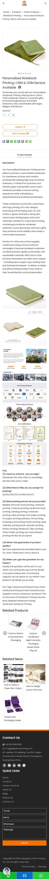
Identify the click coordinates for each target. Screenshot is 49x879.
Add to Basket (19, 133)
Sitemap (42, 866)
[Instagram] (9, 765)
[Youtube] (14, 765)
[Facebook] (4, 765)
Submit (24, 843)
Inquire (18, 127)
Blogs (5, 793)
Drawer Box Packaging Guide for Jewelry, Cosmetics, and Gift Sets (12, 718)
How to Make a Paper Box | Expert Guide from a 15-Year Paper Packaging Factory (13, 686)
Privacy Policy (28, 866)
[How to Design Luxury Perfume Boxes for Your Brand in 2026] (35, 674)
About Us (7, 789)
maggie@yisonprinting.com (19, 748)
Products (7, 781)
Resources (8, 797)
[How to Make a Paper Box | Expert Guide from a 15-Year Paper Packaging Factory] (13, 673)
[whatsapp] (24, 765)
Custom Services (11, 785)
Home (5, 777)
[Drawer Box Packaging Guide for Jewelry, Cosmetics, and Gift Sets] (13, 705)
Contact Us (8, 801)
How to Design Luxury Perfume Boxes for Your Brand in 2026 (33, 688)
